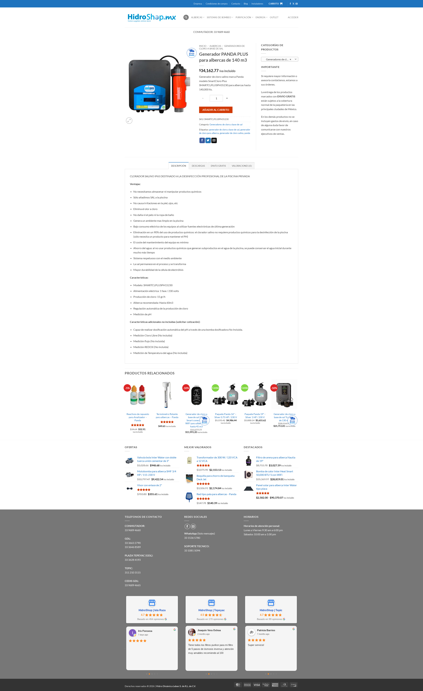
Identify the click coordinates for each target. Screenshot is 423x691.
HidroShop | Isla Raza (152, 610)
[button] (129, 120)
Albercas (196, 17)
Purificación (243, 17)
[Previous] (124, 409)
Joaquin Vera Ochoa (209, 630)
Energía (260, 17)
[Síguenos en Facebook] (290, 4)
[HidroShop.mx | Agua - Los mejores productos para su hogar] (151, 17)
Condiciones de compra (217, 3)
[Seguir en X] (293, 4)
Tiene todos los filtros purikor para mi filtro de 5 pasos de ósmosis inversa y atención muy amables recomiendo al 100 (211, 649)
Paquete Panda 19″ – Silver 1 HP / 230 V (255, 416)
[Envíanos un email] (297, 4)
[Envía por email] (214, 140)
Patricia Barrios (266, 630)
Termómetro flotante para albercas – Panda (167, 416)
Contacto (235, 3)
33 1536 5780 (192, 537)
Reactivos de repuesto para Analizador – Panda (138, 417)
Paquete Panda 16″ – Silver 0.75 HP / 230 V (225, 416)
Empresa (198, 3)
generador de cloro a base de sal (224, 129)
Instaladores (257, 3)
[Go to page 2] (152, 674)
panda (247, 133)
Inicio (202, 46)
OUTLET (274, 17)
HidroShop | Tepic (271, 610)
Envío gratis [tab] (218, 165)
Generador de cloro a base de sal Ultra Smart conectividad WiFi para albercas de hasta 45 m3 (196, 420)
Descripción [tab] (178, 165)
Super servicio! (256, 645)
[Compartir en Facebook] (202, 140)
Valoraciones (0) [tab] (242, 165)
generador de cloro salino (231, 133)
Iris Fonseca (145, 631)
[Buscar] (186, 17)
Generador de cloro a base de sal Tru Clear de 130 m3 (284, 417)
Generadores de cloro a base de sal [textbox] (280, 59)
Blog (246, 3)
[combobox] (279, 59)
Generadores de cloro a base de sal (222, 47)
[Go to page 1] (149, 674)
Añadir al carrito (215, 109)
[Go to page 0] (146, 674)
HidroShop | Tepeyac (211, 610)
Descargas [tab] (198, 165)
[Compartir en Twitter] (208, 140)
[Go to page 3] (154, 673)
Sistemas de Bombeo (219, 17)
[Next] (297, 409)
